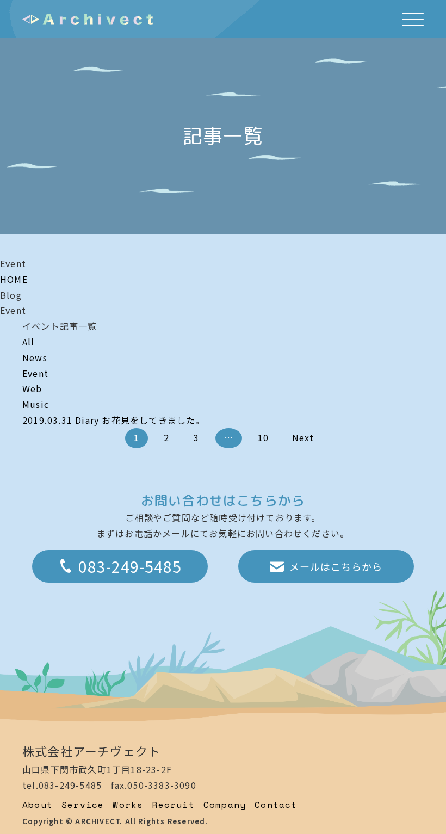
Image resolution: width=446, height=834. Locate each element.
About (37, 804)
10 (263, 437)
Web (32, 388)
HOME (14, 279)
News (34, 357)
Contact (276, 804)
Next (303, 437)
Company (224, 804)
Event (35, 373)
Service (82, 804)
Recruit (173, 804)
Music (35, 404)
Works (128, 804)
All (28, 341)
